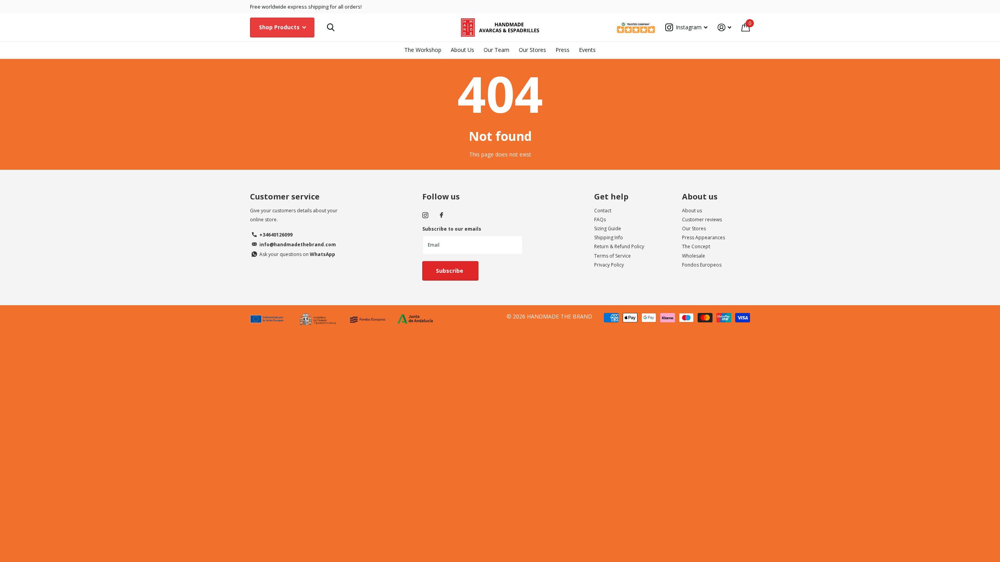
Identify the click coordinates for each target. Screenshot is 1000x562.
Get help (611, 196)
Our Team (496, 49)
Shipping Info (608, 237)
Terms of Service (612, 256)
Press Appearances (703, 237)
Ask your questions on (297, 254)
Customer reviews (702, 219)
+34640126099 (276, 234)
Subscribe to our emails (451, 229)
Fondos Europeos (701, 264)
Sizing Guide (607, 228)
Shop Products (280, 27)
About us (700, 196)
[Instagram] (425, 215)
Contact (602, 210)
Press (562, 49)
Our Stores (532, 49)
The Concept (696, 246)
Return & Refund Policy (619, 246)
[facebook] (441, 215)
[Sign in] (724, 27)
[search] (330, 27)
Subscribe (450, 270)
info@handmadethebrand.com (297, 244)
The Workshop (422, 49)
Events (587, 49)
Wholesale (693, 256)
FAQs (600, 219)
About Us (462, 49)
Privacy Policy (609, 264)
